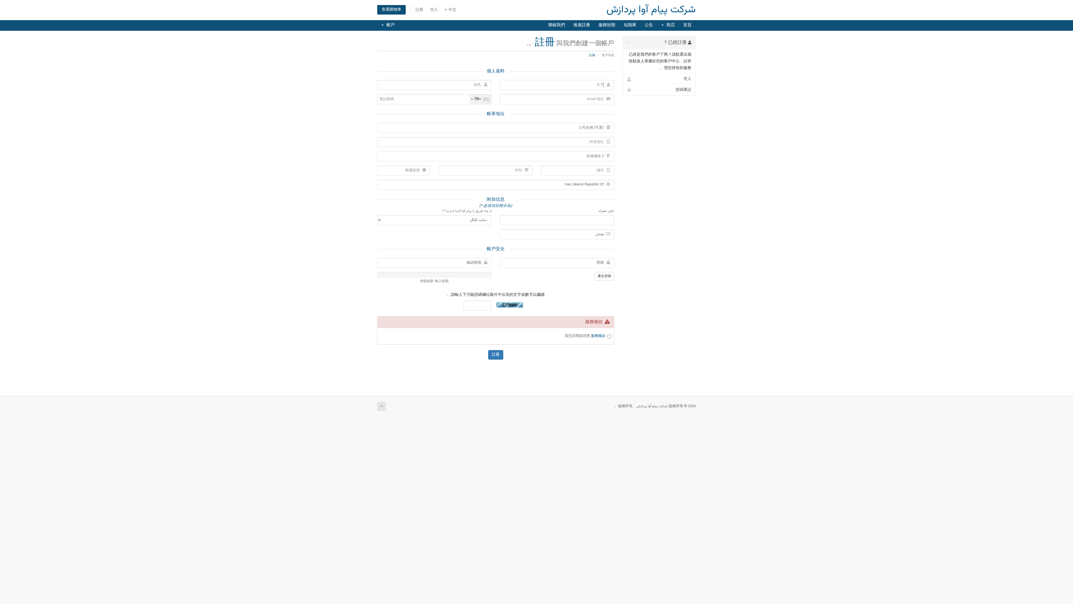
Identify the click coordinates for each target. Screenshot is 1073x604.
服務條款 (598, 336)
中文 (451, 10)
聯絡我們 (556, 25)
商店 (669, 25)
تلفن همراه (606, 211)
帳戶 (389, 25)
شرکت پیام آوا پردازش (651, 10)
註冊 (419, 10)
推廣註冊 (581, 25)
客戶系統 (608, 55)
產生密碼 (604, 276)
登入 (434, 10)
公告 (649, 25)
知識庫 (630, 25)
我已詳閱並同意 (585, 336)
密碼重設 (683, 90)
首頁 (687, 25)
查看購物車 (391, 10)
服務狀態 (607, 25)
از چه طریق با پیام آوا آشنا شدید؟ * (467, 211)
